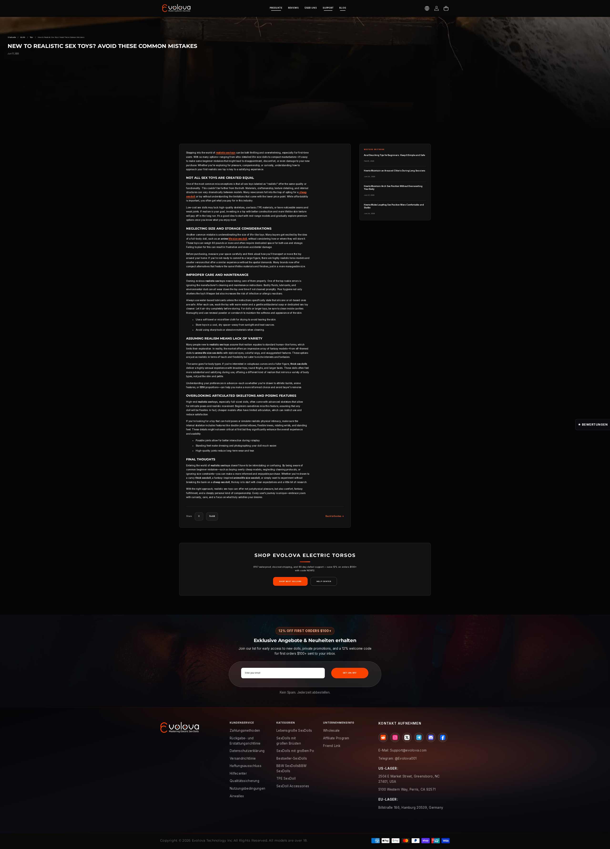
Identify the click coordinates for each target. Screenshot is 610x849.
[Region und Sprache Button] (427, 8)
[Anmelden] (436, 8)
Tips (31, 37)
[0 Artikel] (446, 8)
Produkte (276, 8)
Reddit (212, 516)
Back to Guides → (334, 516)
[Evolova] (176, 8)
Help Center (323, 581)
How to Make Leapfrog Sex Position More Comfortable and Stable (394, 206)
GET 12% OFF (350, 673)
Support (328, 8)
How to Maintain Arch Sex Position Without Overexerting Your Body (393, 187)
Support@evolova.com (408, 750)
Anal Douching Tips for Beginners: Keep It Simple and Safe (394, 155)
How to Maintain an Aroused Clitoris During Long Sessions (394, 171)
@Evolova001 (406, 758)
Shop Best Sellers (290, 581)
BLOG (342, 8)
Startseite (12, 37)
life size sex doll (238, 238)
